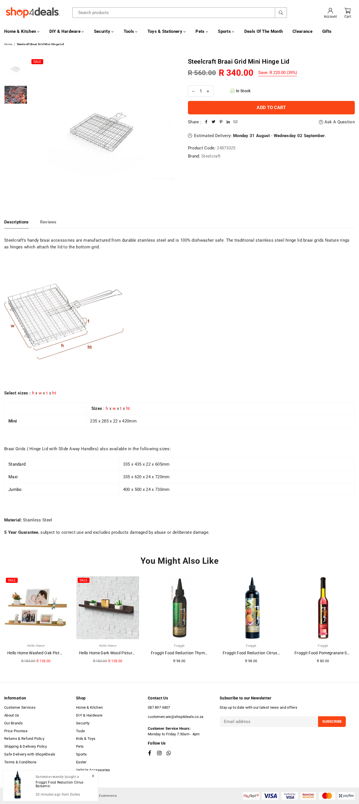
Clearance (302, 31)
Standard (17, 464)
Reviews (48, 222)
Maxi (13, 476)
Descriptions (16, 222)
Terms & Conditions (20, 762)
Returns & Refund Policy (24, 738)
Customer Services (20, 707)
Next (170, 130)
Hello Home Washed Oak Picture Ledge (42, 653)
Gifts (327, 31)
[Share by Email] (235, 122)
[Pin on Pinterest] (221, 122)
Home (8, 44)
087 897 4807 (159, 707)
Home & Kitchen (20, 31)
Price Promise (15, 731)
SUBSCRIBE (332, 721)
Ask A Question (339, 121)
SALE (37, 62)
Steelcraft (210, 156)
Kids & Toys (85, 738)
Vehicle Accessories (93, 770)
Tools (129, 31)
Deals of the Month (263, 31)
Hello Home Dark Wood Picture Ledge (112, 653)
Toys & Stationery (165, 31)
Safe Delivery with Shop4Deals (30, 754)
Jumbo (15, 489)
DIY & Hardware (65, 31)
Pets (200, 31)
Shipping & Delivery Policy (25, 746)
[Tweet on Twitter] (213, 122)
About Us (11, 715)
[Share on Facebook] (206, 122)
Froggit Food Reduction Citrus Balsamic (259, 653)
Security (103, 31)
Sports (225, 31)
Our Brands (13, 723)
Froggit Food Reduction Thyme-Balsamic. (188, 653)
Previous (35, 130)
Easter (81, 762)
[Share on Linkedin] (228, 122)
